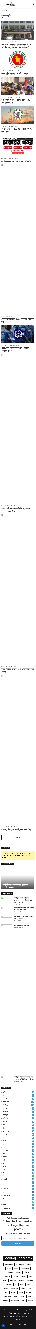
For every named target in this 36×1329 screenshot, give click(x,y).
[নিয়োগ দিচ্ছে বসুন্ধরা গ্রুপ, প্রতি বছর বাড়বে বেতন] (18, 589)
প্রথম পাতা (5, 1316)
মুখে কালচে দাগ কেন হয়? (21, 925)
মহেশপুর (5, 1115)
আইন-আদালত (6, 1160)
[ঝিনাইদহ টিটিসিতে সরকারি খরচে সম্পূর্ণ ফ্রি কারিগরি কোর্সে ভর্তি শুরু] (7, 1080)
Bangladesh (6, 1208)
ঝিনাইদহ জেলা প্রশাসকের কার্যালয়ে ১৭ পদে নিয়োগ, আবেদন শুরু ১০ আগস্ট (24, 900)
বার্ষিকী (4, 1205)
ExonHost (26, 1313)
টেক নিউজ (5, 1176)
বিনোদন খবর (6, 1131)
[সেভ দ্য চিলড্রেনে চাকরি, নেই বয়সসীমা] (18, 750)
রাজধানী (5, 1153)
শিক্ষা (4, 1147)
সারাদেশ (5, 1099)
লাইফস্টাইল (6, 1150)
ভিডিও (4, 1182)
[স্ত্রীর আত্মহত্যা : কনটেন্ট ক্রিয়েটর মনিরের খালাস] (7, 919)
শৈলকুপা (5, 1112)
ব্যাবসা (4, 1192)
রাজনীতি (5, 1128)
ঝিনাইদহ (5, 1105)
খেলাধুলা (5, 1134)
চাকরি (4, 1141)
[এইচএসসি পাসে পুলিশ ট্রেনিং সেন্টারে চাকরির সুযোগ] (18, 334)
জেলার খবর (6, 1102)
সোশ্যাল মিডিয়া (6, 1189)
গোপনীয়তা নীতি (23, 1316)
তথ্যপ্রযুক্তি (5, 1179)
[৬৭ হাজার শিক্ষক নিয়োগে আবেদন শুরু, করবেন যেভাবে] (18, 86)
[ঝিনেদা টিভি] (10, 4)
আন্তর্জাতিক (5, 1125)
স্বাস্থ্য (4, 1169)
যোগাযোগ (30, 1316)
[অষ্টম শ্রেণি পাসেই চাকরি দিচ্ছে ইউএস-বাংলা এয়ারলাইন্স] (18, 429)
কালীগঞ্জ (5, 1118)
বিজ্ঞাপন (18, 1319)
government (6, 1195)
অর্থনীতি (5, 1144)
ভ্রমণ (4, 1202)
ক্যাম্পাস (5, 1166)
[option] (18, 878)
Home (5, 10)
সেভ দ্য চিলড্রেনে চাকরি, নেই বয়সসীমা (16, 829)
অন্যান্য (4, 1173)
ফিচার (4, 1198)
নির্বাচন (4, 1095)
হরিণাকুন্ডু (5, 1108)
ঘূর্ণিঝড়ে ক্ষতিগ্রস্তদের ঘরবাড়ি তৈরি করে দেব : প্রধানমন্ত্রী (24, 909)
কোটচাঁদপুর (6, 1121)
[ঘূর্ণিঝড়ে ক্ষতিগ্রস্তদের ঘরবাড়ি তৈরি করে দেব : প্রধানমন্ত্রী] (7, 910)
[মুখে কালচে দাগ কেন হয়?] (7, 999)
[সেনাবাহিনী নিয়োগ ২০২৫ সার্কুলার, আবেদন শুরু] (18, 239)
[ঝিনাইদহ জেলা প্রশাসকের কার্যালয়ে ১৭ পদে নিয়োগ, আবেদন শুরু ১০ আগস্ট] (18, 30)
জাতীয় (4, 1092)
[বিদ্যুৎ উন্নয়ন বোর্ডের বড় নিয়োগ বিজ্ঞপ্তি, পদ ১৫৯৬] (18, 115)
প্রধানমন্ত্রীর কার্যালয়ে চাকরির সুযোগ (15, 73)
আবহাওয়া (5, 1157)
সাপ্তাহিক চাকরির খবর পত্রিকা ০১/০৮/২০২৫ (18, 161)
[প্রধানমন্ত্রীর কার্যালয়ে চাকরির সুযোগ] (18, 59)
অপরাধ (4, 1163)
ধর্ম (3, 1185)
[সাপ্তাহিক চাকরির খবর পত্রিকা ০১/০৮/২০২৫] (18, 146)
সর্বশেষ (4, 1137)
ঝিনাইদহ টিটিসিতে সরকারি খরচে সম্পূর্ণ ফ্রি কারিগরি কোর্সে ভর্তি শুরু (24, 1078)
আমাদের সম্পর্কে (14, 1316)
